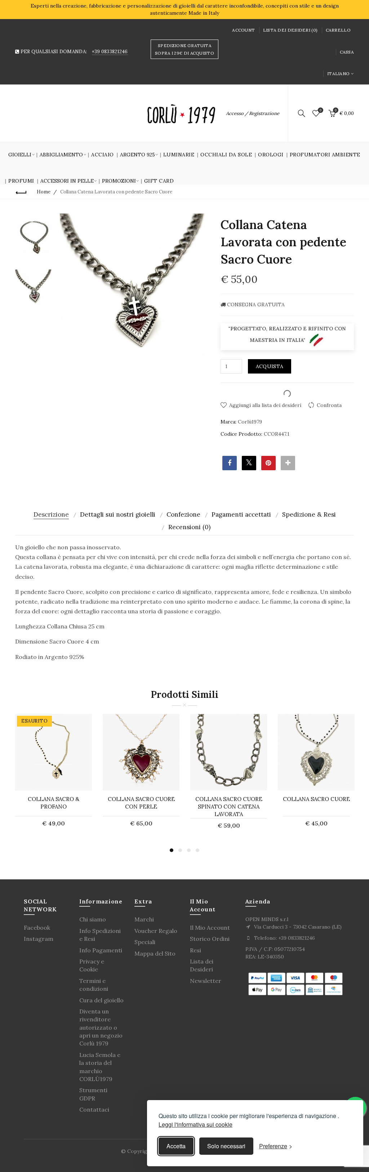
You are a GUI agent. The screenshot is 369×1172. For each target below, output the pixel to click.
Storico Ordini (210, 938)
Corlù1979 (250, 421)
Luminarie (179, 154)
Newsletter (205, 980)
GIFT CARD (159, 181)
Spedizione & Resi (309, 514)
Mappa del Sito (154, 953)
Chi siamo (92, 919)
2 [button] (180, 850)
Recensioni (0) (189, 527)
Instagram (38, 938)
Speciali (144, 942)
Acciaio (102, 154)
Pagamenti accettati (241, 514)
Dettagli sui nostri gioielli (117, 514)
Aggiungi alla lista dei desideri (265, 405)
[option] (33, 237)
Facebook (37, 927)
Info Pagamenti (100, 950)
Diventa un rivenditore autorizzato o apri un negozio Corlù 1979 (101, 1027)
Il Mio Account (210, 927)
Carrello (338, 30)
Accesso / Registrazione (252, 113)
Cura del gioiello (101, 1000)
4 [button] (197, 850)
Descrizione (51, 514)
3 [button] (189, 850)
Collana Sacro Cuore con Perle (141, 803)
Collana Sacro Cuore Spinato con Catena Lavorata (228, 807)
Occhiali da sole (226, 154)
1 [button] (171, 850)
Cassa (347, 52)
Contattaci (94, 1109)
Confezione (183, 514)
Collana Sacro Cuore (316, 799)
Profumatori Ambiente (325, 154)
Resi (195, 950)
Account (243, 30)
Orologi (271, 154)
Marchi (144, 919)
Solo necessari (226, 1146)
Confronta (329, 405)
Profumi (21, 181)
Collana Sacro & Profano (53, 803)
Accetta (176, 1146)
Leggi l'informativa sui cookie (195, 1124)
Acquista (269, 366)
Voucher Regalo (155, 930)
